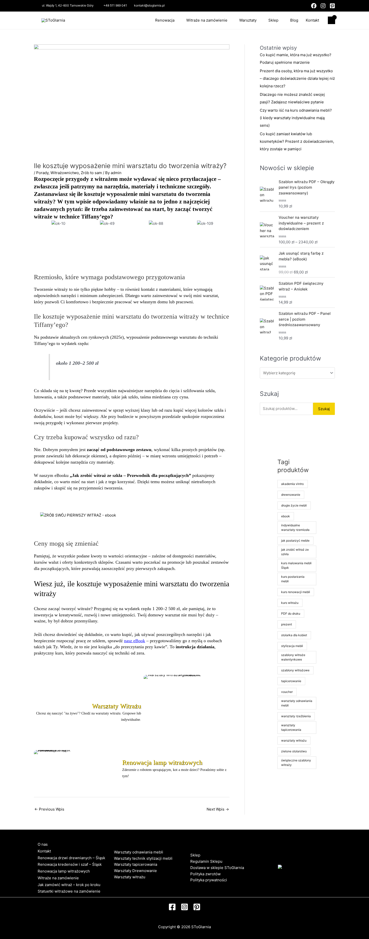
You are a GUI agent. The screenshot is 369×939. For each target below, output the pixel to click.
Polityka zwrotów (205, 874)
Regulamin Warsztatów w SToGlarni (145, 883)
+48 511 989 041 (115, 5)
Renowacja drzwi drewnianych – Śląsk (71, 857)
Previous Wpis (49, 809)
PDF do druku (290, 613)
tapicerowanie (291, 681)
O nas (43, 844)
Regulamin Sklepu (206, 861)
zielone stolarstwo (294, 751)
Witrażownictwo (64, 172)
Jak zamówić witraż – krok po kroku (69, 884)
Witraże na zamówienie (206, 20)
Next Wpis (218, 809)
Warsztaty (248, 20)
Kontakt (312, 20)
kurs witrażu (289, 603)
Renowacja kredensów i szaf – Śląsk (70, 864)
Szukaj (324, 408)
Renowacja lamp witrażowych (162, 762)
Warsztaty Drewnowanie (135, 870)
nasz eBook (134, 640)
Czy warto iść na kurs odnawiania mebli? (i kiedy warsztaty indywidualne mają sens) (296, 118)
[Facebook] (314, 6)
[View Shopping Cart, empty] (331, 20)
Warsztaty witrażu (129, 877)
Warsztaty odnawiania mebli (138, 852)
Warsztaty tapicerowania (135, 864)
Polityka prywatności (208, 880)
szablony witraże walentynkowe (293, 657)
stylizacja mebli (292, 646)
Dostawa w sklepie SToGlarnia (217, 867)
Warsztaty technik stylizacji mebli (143, 858)
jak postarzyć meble (295, 540)
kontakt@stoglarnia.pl (149, 5)
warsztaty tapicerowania (291, 727)
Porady (42, 172)
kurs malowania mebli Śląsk (296, 565)
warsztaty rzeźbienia (296, 716)
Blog (294, 20)
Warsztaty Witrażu (116, 706)
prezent (286, 624)
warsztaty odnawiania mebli (296, 703)
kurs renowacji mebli (295, 592)
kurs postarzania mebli (292, 579)
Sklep (273, 20)
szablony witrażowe (295, 670)
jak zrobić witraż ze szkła (295, 552)
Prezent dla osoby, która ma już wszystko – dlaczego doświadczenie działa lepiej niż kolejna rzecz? (297, 78)
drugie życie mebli (294, 505)
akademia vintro (292, 484)
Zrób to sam (91, 172)
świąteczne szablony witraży (296, 762)
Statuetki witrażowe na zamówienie (69, 891)
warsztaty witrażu (293, 740)
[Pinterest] (332, 6)
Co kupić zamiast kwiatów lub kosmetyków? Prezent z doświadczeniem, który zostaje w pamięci (297, 141)
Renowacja (164, 20)
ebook (285, 516)
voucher (287, 692)
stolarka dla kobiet (294, 635)
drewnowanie (290, 494)
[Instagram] (323, 6)
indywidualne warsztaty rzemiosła (295, 527)
